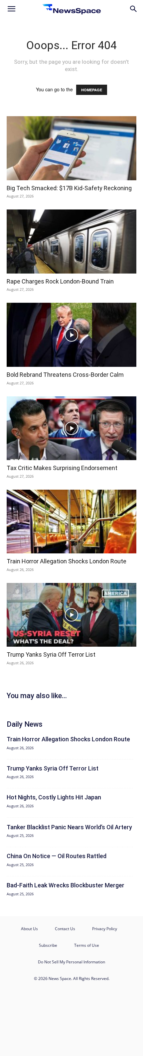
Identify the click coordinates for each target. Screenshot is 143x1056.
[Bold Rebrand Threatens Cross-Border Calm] (71, 335)
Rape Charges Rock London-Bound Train (60, 281)
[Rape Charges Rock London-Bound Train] (71, 241)
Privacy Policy (104, 929)
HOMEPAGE (91, 89)
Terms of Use (86, 945)
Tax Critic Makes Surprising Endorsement (62, 467)
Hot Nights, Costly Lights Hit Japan (54, 797)
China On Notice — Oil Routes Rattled (56, 856)
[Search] (133, 9)
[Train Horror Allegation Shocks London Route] (71, 522)
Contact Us (65, 929)
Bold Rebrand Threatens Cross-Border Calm (65, 374)
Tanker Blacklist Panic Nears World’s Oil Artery (69, 827)
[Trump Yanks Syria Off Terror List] (71, 615)
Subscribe (48, 945)
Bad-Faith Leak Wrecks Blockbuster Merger (65, 885)
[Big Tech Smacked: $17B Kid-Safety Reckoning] (71, 148)
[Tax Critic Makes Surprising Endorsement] (71, 428)
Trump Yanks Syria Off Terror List (51, 654)
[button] (11, 9)
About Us (29, 929)
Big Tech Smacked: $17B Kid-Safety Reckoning (69, 188)
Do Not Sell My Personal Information (71, 962)
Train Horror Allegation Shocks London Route (66, 561)
